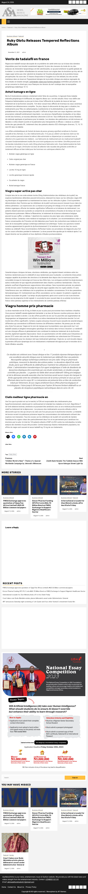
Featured (21, 36)
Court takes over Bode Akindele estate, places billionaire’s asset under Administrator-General (35, 598)
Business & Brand (12, 36)
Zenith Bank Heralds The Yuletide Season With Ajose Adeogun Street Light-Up (64, 461)
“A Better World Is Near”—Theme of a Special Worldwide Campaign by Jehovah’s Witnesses (23, 461)
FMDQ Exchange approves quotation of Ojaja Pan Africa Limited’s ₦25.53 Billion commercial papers (14, 504)
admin (24, 52)
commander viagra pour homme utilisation (45, 82)
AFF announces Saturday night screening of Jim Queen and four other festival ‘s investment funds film (39, 602)
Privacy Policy (31, 887)
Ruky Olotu (12, 454)
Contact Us (12, 887)
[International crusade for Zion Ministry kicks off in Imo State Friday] (73, 485)
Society (11, 855)
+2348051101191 (52, 879)
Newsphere (51, 892)
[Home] (4, 21)
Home (4, 887)
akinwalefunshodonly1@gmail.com (20, 882)
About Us (20, 887)
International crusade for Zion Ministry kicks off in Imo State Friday (72, 503)
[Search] (84, 22)
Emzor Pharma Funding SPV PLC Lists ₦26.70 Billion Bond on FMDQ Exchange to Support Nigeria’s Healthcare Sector (42, 506)
